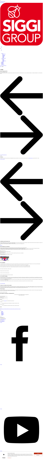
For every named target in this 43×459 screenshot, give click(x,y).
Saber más (1, 245)
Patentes (3, 60)
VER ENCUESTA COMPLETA (3, 256)
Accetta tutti (38, 453)
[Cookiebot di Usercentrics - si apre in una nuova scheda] (3, 457)
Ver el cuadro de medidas (2, 283)
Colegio (3, 57)
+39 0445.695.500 (3, 319)
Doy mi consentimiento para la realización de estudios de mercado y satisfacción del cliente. (10, 305)
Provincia (1, 297)
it (1, 46)
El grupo (3, 59)
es (1, 47)
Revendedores (2, 63)
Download (2, 62)
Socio (3, 61)
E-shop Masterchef (4, 65)
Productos (2, 53)
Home (0, 66)
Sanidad (3, 56)
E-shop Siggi (1, 65)
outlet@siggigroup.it (2, 321)
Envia (0, 306)
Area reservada (2, 64)
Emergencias (4, 55)
